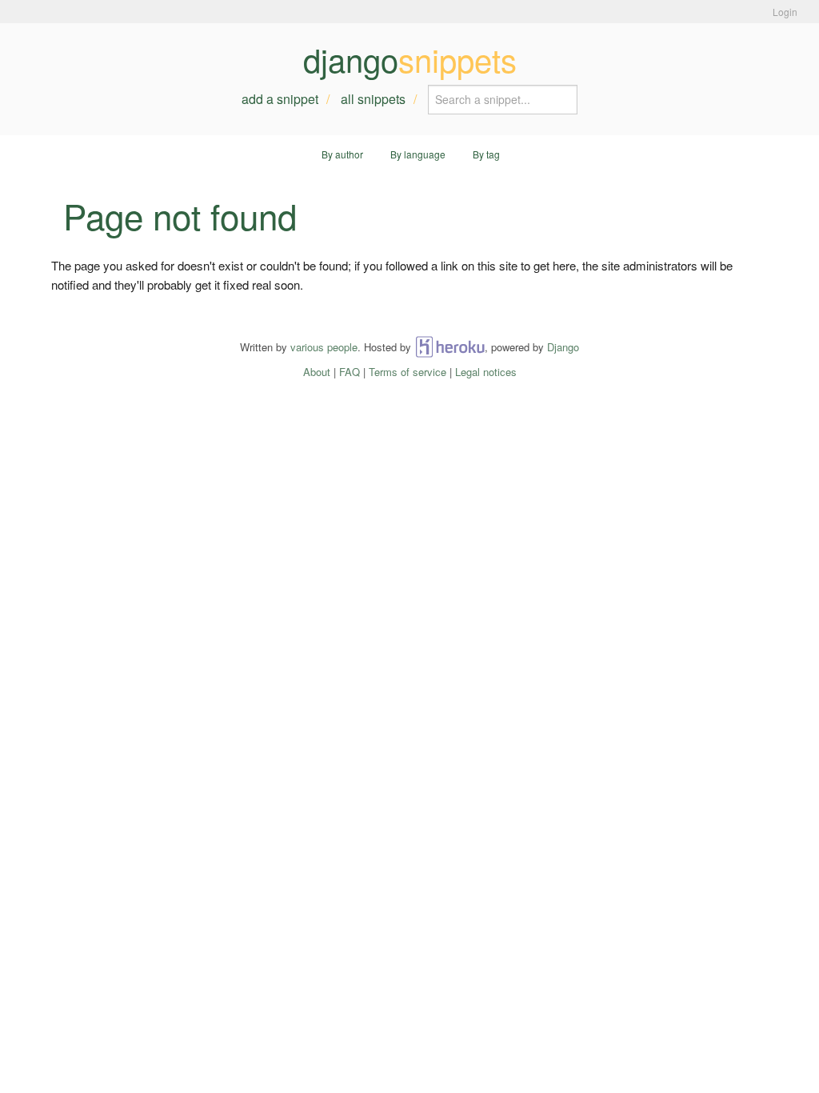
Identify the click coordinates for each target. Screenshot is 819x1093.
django (410, 59)
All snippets (373, 99)
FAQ (349, 371)
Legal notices (486, 371)
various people (324, 346)
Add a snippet (280, 99)
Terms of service (407, 371)
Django (563, 346)
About (316, 371)
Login (785, 11)
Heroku (449, 346)
